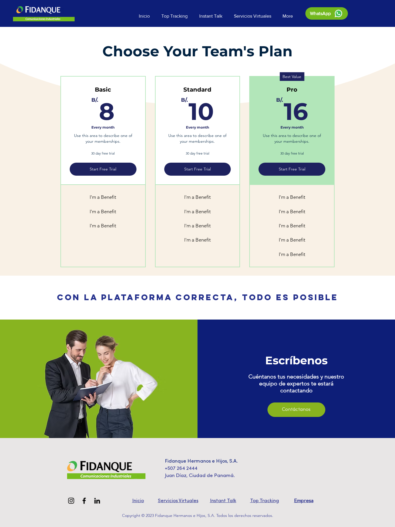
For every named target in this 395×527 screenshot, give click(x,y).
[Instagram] (71, 501)
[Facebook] (84, 501)
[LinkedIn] (97, 501)
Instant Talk (223, 500)
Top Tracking (264, 500)
